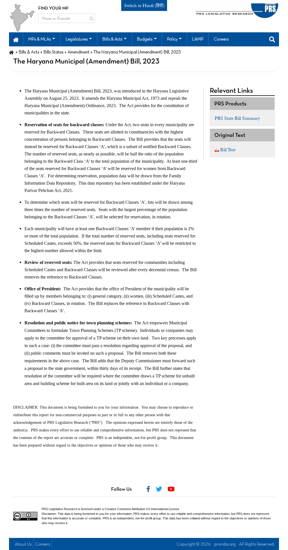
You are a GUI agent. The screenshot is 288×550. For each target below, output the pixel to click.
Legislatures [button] (77, 39)
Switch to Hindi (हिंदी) (144, 5)
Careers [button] (221, 39)
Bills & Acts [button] (112, 39)
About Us (23, 544)
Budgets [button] (144, 39)
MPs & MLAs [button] (39, 39)
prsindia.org (225, 544)
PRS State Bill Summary (237, 118)
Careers (42, 544)
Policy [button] (172, 39)
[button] (16, 39)
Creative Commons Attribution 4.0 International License (142, 509)
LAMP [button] (197, 39)
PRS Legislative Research (59, 509)
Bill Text (227, 150)
